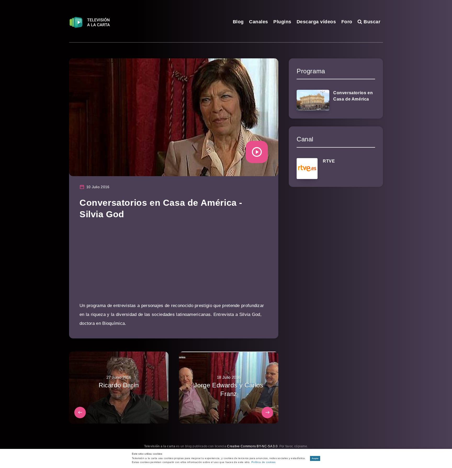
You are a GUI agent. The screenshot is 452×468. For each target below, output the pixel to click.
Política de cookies (263, 462)
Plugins (282, 21)
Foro (346, 21)
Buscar (371, 21)
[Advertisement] (174, 264)
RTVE (329, 161)
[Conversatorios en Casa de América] (313, 100)
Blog (238, 21)
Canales (258, 21)
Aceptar (315, 458)
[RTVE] (307, 168)
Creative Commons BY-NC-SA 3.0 (252, 446)
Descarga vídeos (316, 21)
